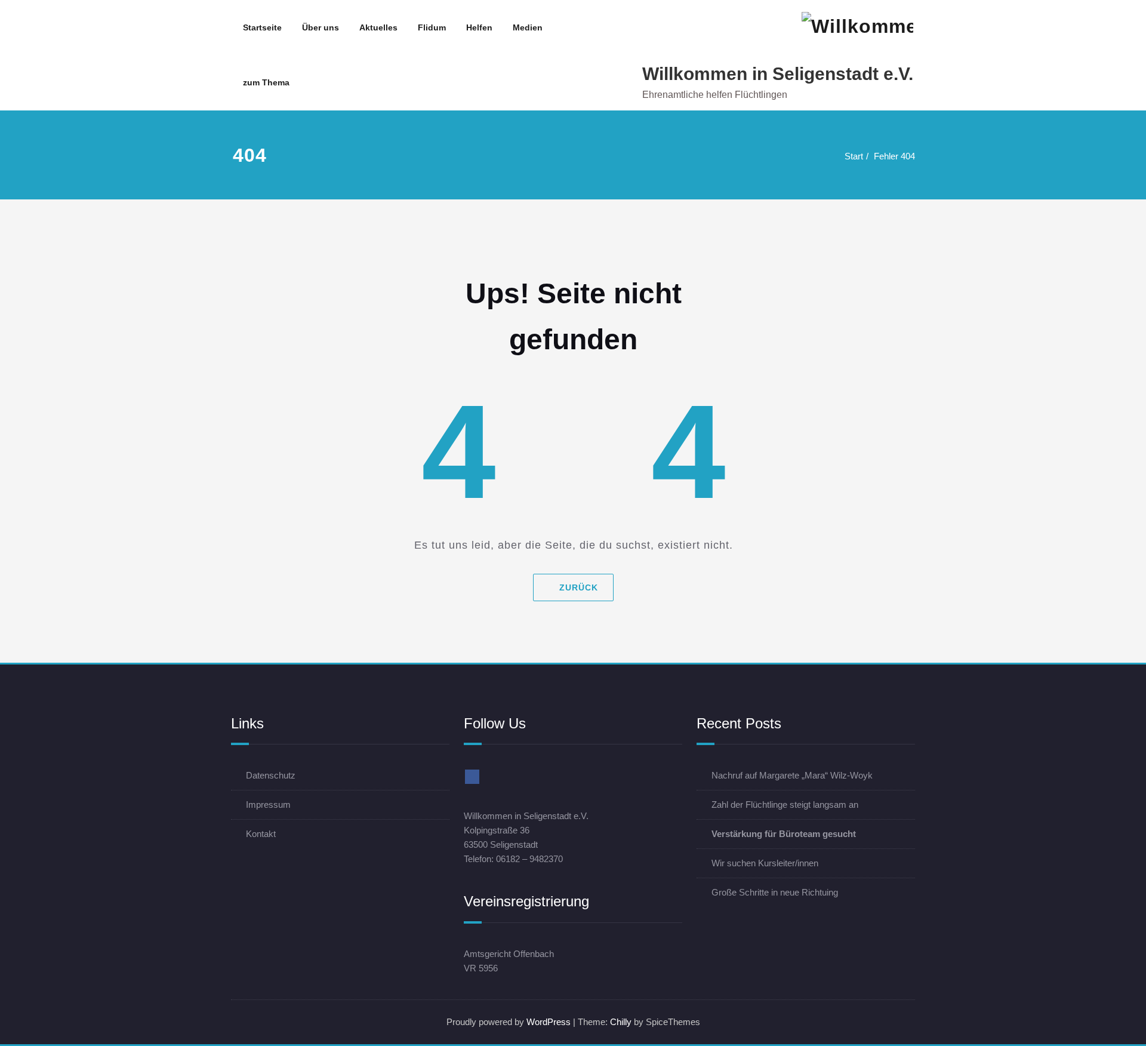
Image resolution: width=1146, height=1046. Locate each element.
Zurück (578, 587)
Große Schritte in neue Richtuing (774, 892)
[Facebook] (472, 777)
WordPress (548, 1022)
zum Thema (266, 82)
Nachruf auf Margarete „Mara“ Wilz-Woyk (792, 775)
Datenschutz (270, 775)
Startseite (262, 27)
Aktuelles (378, 27)
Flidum (432, 27)
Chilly (620, 1022)
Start (854, 156)
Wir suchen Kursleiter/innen (764, 863)
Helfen (479, 27)
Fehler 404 (894, 156)
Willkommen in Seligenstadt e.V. (777, 74)
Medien (528, 27)
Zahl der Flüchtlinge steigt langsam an (784, 804)
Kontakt (261, 834)
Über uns (320, 27)
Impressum (268, 804)
